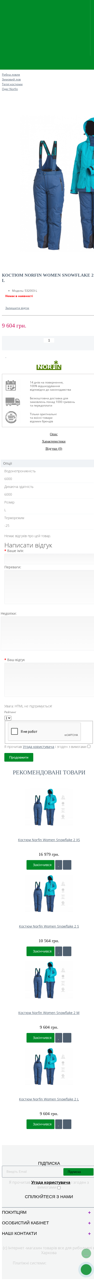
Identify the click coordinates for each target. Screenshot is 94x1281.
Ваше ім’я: (15, 550)
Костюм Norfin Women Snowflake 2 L (49, 1099)
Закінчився (42, 864)
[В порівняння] (17, 356)
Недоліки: (9, 613)
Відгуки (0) (54, 448)
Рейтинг (10, 712)
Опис (54, 434)
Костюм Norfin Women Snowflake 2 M (49, 1012)
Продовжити (18, 757)
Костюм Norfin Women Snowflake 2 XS (49, 840)
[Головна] (3, 70)
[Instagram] (52, 1202)
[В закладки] (6, 356)
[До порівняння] (67, 865)
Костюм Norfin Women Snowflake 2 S (49, 926)
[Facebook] (44, 1202)
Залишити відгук (17, 308)
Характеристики (54, 441)
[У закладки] (58, 865)
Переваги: (12, 567)
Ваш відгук (16, 659)
